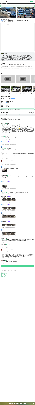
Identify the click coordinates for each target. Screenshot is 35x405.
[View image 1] (4, 170)
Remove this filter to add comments (21, 114)
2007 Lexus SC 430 (4, 93)
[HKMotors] (7, 47)
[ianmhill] (1, 260)
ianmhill (3, 260)
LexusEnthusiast (5, 160)
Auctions (2, 270)
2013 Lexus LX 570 (14, 93)
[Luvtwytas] (1, 118)
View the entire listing (17, 70)
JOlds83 (8, 101)
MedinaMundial (4, 175)
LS (7, 26)
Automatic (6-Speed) (6, 270)
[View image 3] (13, 199)
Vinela (3, 152)
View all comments (17, 265)
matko (3, 238)
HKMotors (8, 102)
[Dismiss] (33, 403)
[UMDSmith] (1, 244)
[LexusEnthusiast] (1, 161)
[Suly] (1, 136)
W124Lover (4, 123)
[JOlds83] (6, 101)
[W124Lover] (1, 123)
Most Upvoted (31, 112)
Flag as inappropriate (11, 120)
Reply (6, 120)
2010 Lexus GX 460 (25, 93)
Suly (3, 136)
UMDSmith (4, 244)
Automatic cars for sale (4, 273)
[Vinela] (1, 152)
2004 (15, 270)
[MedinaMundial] (1, 175)
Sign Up (31, 1)
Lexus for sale (3, 274)
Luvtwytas (4, 118)
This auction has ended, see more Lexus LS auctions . (11, 5)
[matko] (1, 238)
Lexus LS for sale (3, 275)
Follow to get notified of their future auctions (11, 109)
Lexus (8, 24)
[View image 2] (9, 199)
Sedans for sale (3, 276)
